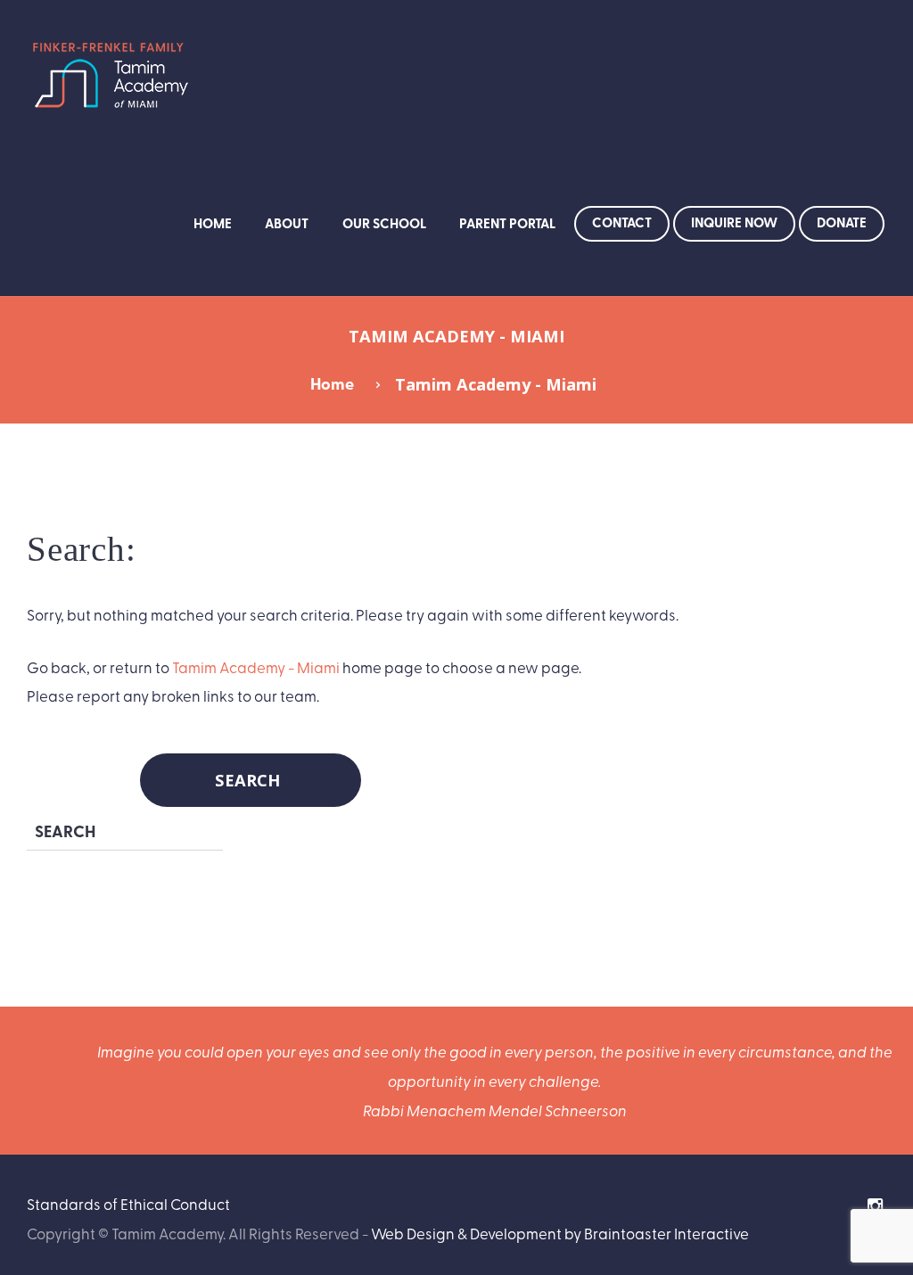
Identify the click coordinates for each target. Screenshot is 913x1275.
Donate (842, 222)
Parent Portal (507, 223)
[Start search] (250, 780)
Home (212, 223)
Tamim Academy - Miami (256, 666)
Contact (622, 222)
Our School (384, 223)
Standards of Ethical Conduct (128, 1203)
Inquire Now (734, 222)
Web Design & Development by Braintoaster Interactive (560, 1232)
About (286, 223)
